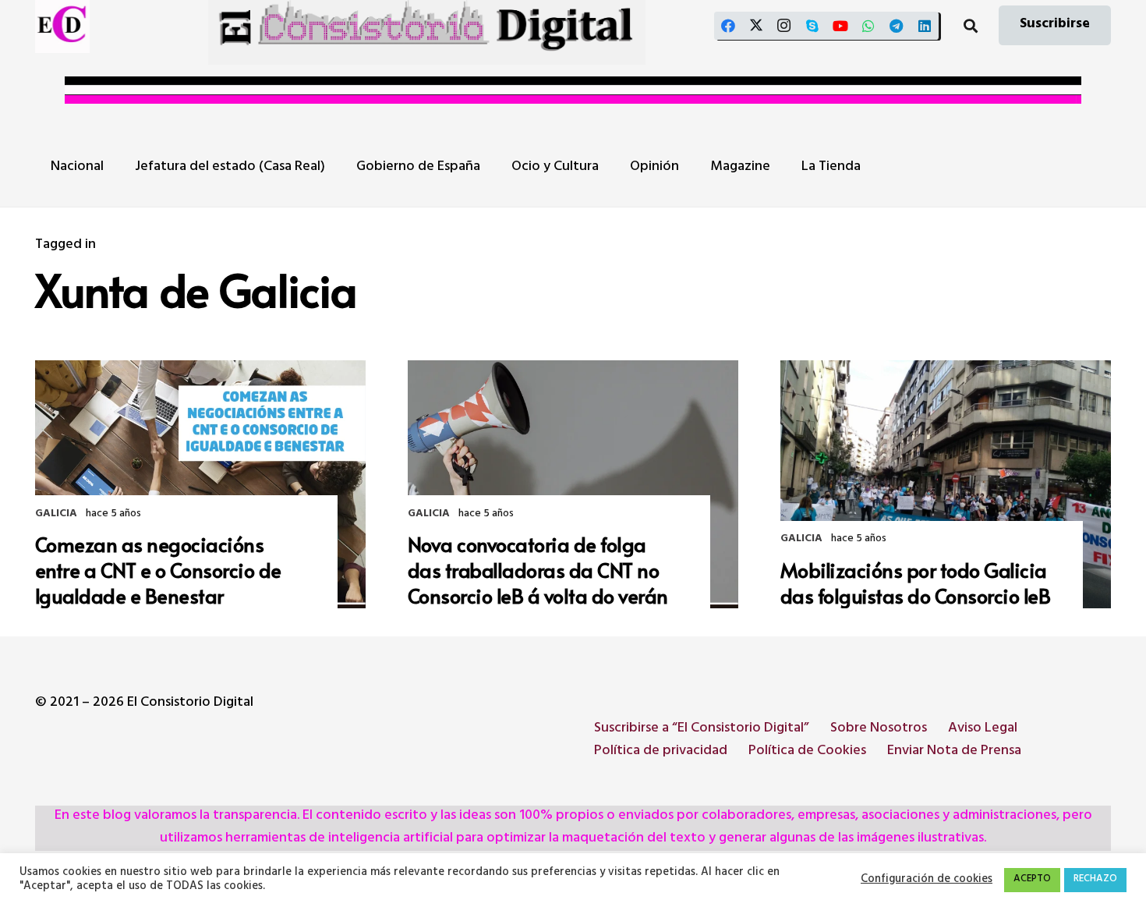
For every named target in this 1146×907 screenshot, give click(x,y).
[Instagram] (784, 26)
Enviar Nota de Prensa (954, 752)
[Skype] (812, 26)
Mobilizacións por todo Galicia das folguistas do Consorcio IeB (915, 582)
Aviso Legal (982, 729)
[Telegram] (896, 26)
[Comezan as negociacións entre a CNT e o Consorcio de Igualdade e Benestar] (200, 484)
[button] (970, 26)
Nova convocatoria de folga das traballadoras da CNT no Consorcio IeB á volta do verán (538, 569)
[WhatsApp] (868, 26)
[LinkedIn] (925, 26)
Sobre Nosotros (878, 729)
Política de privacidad (660, 752)
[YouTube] (840, 26)
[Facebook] (728, 26)
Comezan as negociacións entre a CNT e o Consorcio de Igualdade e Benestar (158, 569)
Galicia (56, 514)
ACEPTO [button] (1032, 879)
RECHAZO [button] (1095, 879)
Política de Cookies (807, 752)
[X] (756, 26)
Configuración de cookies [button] (926, 880)
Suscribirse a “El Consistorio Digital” (701, 729)
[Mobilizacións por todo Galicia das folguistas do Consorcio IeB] (945, 484)
